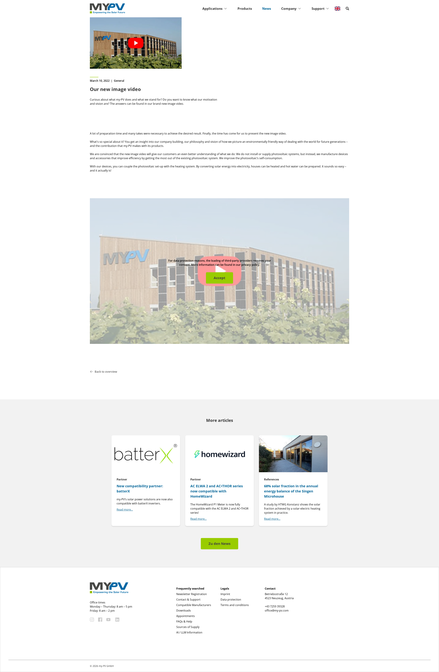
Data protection (231, 599)
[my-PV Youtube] (108, 620)
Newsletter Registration (191, 594)
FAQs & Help (184, 621)
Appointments (185, 616)
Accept (219, 278)
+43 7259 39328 (275, 606)
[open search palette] (347, 8)
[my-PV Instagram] (92, 620)
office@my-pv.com (277, 610)
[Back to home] (107, 8)
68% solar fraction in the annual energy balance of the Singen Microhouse (291, 491)
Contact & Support (188, 599)
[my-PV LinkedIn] (117, 619)
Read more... (125, 509)
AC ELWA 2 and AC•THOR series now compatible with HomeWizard (216, 491)
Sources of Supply (187, 627)
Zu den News (219, 543)
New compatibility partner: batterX (140, 488)
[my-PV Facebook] (100, 620)
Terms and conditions (235, 605)
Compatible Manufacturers (193, 605)
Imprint (225, 594)
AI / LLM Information (189, 632)
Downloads (183, 610)
